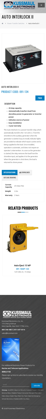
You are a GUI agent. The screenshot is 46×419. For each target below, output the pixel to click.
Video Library (5, 396)
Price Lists (38, 393)
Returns (23, 390)
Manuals (40, 390)
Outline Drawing (10, 177)
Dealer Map (13, 396)
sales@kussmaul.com (9, 333)
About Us (17, 390)
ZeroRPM (10, 390)
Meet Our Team (22, 396)
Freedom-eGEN (18, 399)
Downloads (25, 172)
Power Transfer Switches (15, 23)
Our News (26, 399)
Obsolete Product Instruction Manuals (23, 393)
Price (40, 98)
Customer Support (32, 390)
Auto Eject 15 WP (22, 265)
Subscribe (37, 385)
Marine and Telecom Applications (15, 368)
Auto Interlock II (33, 23)
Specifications (9, 172)
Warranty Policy (6, 393)
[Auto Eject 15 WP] (22, 238)
